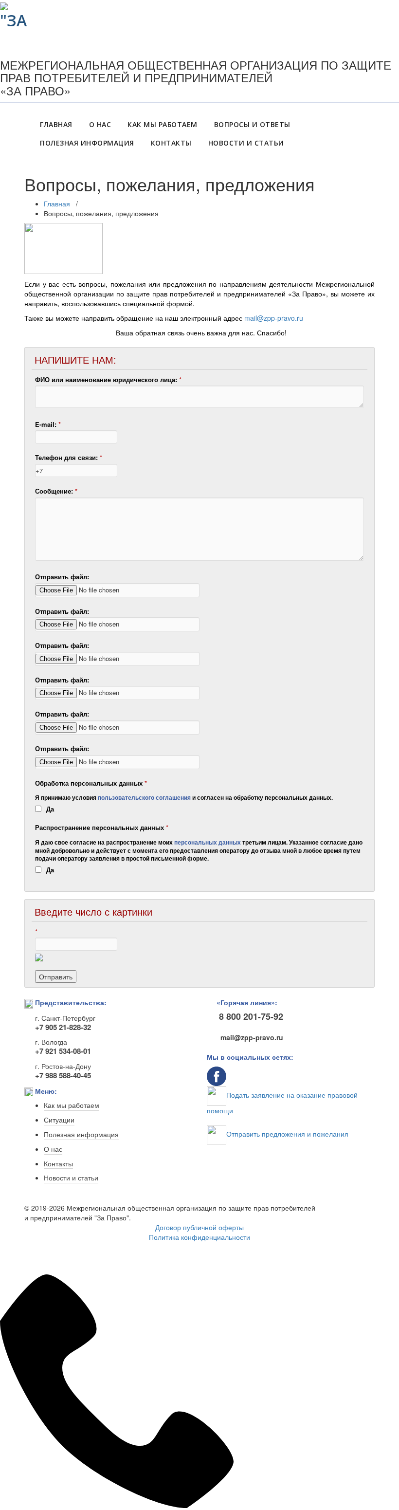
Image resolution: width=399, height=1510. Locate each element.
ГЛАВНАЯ (56, 124)
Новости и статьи (71, 1178)
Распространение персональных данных (101, 827)
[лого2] (16, 13)
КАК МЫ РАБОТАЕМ (162, 124)
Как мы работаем (71, 1105)
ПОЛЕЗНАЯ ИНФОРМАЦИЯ (87, 142)
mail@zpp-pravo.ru (273, 318)
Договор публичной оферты (199, 1227)
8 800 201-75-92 (251, 1017)
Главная (57, 203)
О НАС (100, 124)
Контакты (58, 1164)
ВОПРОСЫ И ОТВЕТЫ (252, 124)
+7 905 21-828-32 (63, 1027)
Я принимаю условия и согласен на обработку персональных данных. (184, 798)
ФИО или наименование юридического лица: (108, 379)
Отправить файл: (62, 576)
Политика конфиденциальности (199, 1237)
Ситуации (59, 1120)
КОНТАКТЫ (171, 142)
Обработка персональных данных (91, 783)
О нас (53, 1149)
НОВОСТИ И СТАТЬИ (246, 142)
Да (50, 808)
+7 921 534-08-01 (63, 1051)
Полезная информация (81, 1134)
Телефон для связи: (68, 457)
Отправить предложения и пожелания (287, 1134)
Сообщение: (56, 491)
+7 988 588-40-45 (63, 1075)
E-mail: (48, 424)
